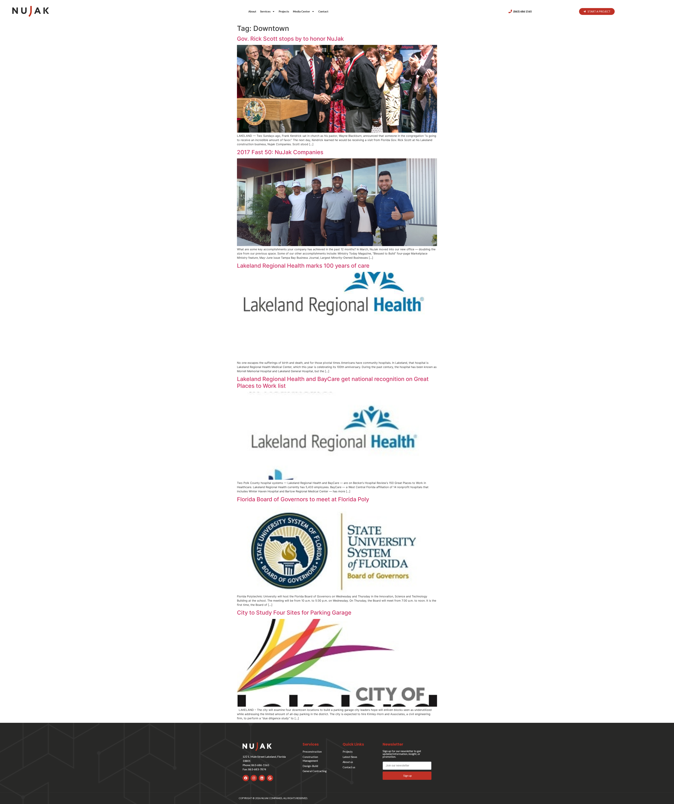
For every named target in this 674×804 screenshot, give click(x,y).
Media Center (301, 11)
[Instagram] (254, 778)
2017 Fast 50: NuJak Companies (280, 152)
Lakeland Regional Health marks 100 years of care (303, 265)
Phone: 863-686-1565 (256, 765)
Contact (323, 11)
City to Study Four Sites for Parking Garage (294, 612)
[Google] (270, 778)
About (252, 11)
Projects (284, 11)
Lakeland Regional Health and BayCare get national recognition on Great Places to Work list (333, 382)
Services (265, 11)
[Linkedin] (262, 778)
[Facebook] (246, 778)
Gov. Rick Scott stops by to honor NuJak (290, 38)
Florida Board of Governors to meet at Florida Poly (303, 499)
